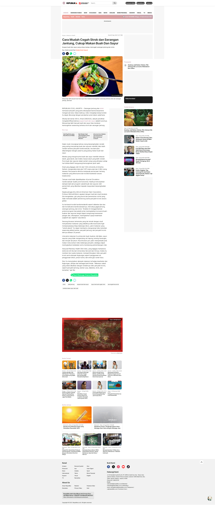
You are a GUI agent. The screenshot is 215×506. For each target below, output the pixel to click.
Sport (88, 471)
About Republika (66, 485)
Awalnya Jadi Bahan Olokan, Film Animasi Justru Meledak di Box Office (138, 66)
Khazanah (64, 468)
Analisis (76, 471)
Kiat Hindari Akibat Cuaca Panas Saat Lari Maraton (84, 136)
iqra (100, 12)
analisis (112, 12)
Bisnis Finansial (122, 12)
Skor (88, 466)
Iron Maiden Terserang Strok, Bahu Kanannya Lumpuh (99, 136)
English (89, 475)
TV (144, 12)
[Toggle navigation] (64, 3)
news (105, 12)
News (63, 471)
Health (72, 16)
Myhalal (78, 16)
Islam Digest (90, 468)
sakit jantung (71, 284)
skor (85, 12)
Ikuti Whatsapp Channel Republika (86, 275)
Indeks (149, 12)
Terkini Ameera (129, 107)
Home (63, 35)
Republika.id (140, 3)
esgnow (132, 12)
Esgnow (64, 475)
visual (139, 12)
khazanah (92, 12)
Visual (76, 475)
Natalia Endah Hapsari (82, 50)
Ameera (69, 35)
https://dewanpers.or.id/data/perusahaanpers (75, 497)
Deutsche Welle (130, 3)
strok (102, 108)
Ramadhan (77, 478)
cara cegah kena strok (113, 284)
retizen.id (149, 3)
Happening (66, 16)
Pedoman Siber (91, 485)
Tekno (83, 16)
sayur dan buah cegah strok (98, 284)
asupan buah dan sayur (87, 121)
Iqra (75, 468)
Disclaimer (65, 488)
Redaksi (76, 485)
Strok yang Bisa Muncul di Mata (68, 134)
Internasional (65, 473)
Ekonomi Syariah (76, 12)
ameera (65, 12)
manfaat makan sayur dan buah (70, 288)
